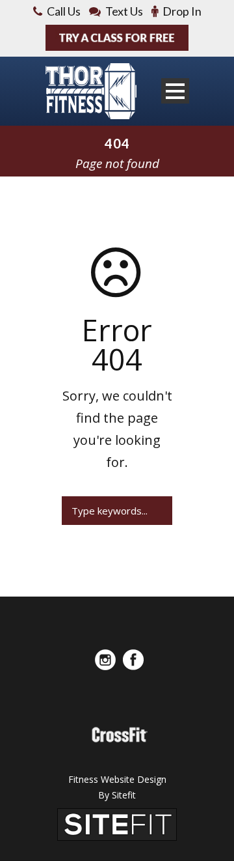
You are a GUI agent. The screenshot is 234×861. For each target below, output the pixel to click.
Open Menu (175, 91)
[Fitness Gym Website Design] (117, 823)
